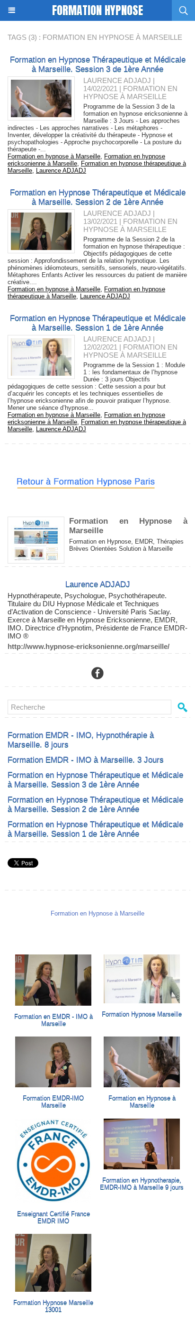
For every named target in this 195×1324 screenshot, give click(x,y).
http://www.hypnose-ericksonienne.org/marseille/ (88, 646)
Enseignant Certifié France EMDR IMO (53, 1217)
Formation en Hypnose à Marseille (142, 1101)
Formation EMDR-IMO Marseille (53, 1101)
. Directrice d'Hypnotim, (58, 628)
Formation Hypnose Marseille (142, 1014)
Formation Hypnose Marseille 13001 (53, 1306)
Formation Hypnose (97, 10)
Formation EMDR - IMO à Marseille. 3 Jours (86, 759)
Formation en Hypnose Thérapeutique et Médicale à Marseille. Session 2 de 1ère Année (98, 197)
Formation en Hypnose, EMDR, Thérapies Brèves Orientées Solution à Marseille (126, 545)
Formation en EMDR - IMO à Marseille (53, 1020)
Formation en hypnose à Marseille (54, 156)
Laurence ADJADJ (117, 80)
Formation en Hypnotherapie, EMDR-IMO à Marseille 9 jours (142, 1183)
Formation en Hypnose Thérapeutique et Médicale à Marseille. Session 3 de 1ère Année (98, 64)
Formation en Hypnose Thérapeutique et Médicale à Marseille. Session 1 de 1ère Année (98, 323)
